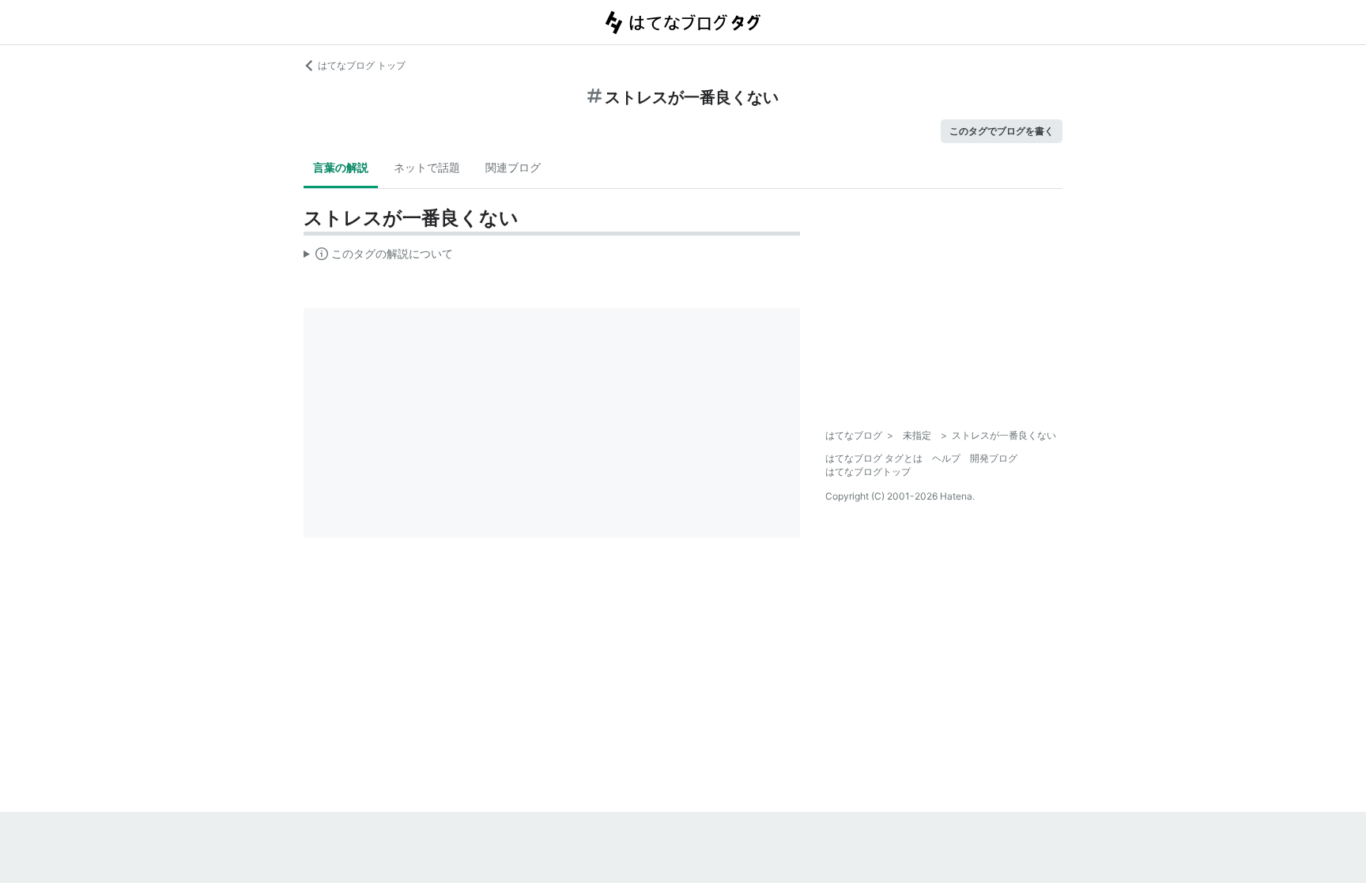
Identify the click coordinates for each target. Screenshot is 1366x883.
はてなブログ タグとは (874, 458)
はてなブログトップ (868, 471)
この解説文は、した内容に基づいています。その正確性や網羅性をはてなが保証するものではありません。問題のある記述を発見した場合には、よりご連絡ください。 (378, 257)
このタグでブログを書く (1001, 131)
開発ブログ (993, 458)
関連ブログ (513, 167)
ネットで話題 (427, 167)
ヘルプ (946, 458)
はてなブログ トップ (362, 65)
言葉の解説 (340, 167)
